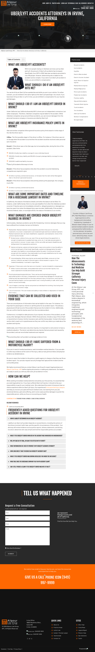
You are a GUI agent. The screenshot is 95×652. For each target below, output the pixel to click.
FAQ (80, 3)
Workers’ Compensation (81, 116)
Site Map (10, 649)
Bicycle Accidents (79, 65)
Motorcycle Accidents (80, 92)
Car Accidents (78, 68)
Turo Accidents (78, 110)
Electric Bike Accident (80, 74)
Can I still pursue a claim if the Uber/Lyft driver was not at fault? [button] (30, 467)
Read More (76, 327)
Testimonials (71, 3)
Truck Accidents (78, 107)
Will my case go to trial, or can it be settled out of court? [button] (27, 441)
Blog (76, 3)
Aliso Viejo (81, 625)
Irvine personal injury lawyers (55, 387)
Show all (78, 332)
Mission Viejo (82, 633)
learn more (47, 24)
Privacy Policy (17, 649)
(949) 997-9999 (87, 7)
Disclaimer (4, 649)
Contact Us (90, 3)
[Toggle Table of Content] (22, 59)
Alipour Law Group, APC (8, 50)
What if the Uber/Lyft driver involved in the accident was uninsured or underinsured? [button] (36, 436)
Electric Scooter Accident (81, 77)
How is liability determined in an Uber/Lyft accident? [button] (26, 418)
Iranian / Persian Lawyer (61, 633)
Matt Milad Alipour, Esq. (83, 210)
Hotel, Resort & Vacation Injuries (81, 81)
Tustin (80, 638)
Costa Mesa (81, 627)
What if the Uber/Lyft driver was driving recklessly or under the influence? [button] (33, 456)
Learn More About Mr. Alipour (82, 242)
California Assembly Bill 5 (16, 406)
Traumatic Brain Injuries (81, 104)
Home (43, 3)
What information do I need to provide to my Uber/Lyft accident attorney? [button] (32, 446)
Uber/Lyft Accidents (80, 113)
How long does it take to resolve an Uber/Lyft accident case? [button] (28, 451)
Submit (11, 554)
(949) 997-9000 (39, 631)
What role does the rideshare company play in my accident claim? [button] (30, 462)
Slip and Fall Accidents (80, 101)
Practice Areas (56, 3)
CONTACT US (11, 398)
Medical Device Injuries (80, 85)
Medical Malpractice (80, 88)
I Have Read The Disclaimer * (13, 548)
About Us (48, 3)
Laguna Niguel (82, 630)
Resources (84, 3)
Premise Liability (79, 98)
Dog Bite (76, 71)
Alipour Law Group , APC (14, 369)
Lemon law (64, 3)
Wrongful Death (78, 120)
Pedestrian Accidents (80, 95)
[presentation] (93, 293)
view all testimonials (80, 183)
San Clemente (82, 635)
